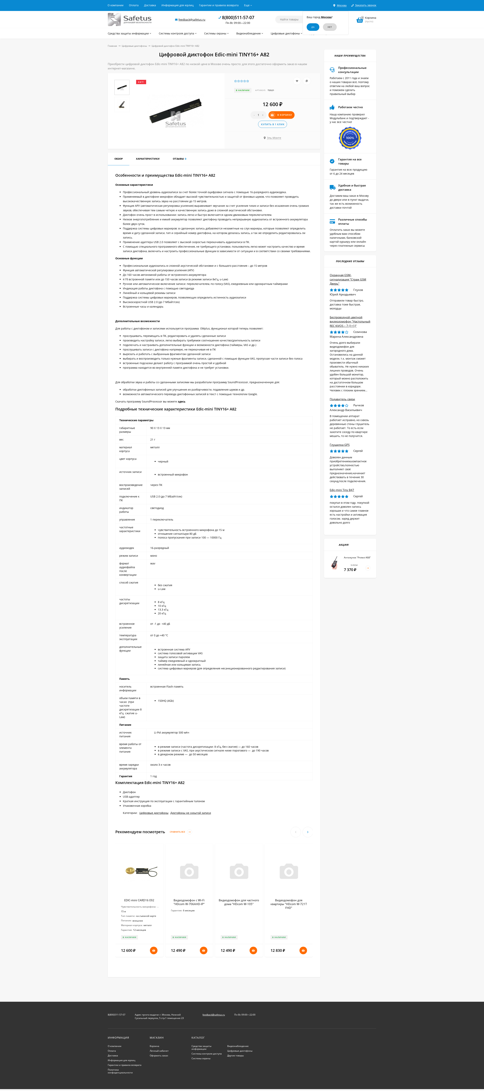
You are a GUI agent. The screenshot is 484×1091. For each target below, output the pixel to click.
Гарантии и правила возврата (219, 5)
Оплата (134, 5)
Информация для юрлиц (177, 5)
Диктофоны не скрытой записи (190, 813)
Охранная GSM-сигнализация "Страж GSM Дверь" (348, 279)
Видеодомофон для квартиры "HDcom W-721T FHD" (289, 904)
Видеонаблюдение (238, 1046)
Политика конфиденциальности (120, 1071)
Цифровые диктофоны (134, 45)
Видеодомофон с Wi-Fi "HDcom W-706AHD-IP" (189, 902)
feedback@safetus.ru (191, 19)
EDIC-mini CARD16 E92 (139, 900)
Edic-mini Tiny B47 (342, 490)
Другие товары (235, 1055)
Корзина (154, 1046)
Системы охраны (201, 1058)
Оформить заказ (159, 1055)
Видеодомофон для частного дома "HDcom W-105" (239, 902)
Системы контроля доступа (207, 1053)
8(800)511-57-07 (238, 17)
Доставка (150, 5)
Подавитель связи (342, 399)
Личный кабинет (159, 1050)
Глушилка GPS (340, 445)
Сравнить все (178, 832)
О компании (115, 5)
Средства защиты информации (201, 1047)
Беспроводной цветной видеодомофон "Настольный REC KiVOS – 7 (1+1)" (350, 321)
